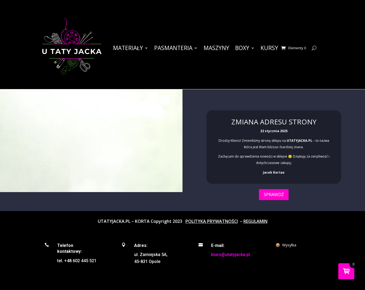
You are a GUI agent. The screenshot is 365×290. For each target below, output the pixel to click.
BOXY (242, 48)
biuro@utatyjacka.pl (230, 254)
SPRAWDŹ (274, 194)
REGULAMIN (255, 221)
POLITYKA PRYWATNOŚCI (211, 221)
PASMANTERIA (173, 48)
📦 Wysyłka (285, 244)
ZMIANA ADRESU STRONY (273, 122)
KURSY (269, 48)
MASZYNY (216, 48)
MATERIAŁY (128, 48)
